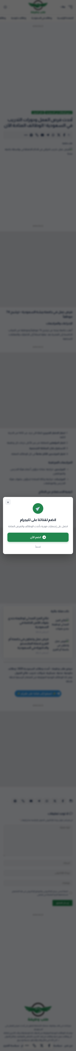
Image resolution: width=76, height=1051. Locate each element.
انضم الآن (35, 537)
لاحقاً (38, 546)
